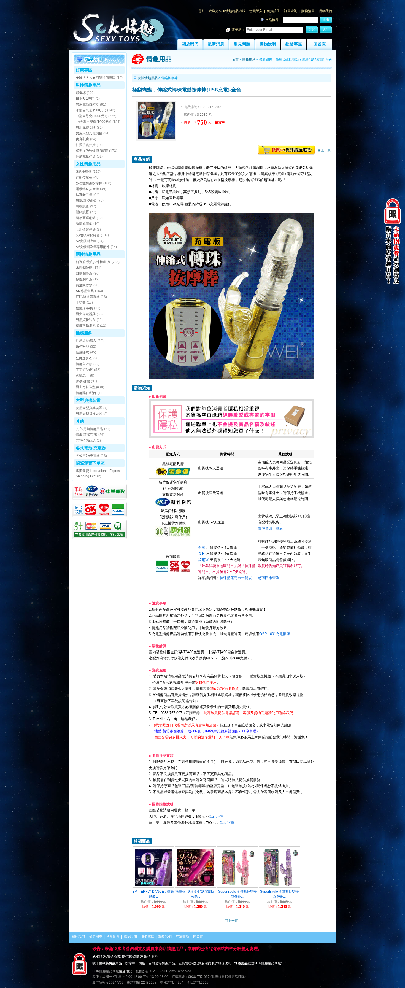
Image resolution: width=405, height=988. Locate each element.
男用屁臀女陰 (86, 127)
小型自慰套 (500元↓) (91, 110)
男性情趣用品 (88, 85)
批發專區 (293, 44)
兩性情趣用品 (88, 254)
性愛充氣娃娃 (86, 156)
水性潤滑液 (84, 268)
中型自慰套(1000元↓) (91, 116)
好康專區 (84, 70)
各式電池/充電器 (91, 448)
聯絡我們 (325, 11)
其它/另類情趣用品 (89, 429)
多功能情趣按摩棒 (89, 183)
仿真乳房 (82, 139)
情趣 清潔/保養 (86, 435)
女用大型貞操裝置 (89, 408)
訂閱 (312, 29)
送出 (326, 20)
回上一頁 (324, 150)
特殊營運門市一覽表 (236, 578)
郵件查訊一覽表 (270, 528)
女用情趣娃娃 (86, 229)
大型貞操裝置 (88, 400)
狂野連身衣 (84, 358)
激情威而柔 (84, 224)
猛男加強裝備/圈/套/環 (92, 151)
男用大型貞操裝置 (89, 414)
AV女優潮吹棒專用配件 (93, 247)
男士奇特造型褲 (87, 387)
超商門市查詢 (268, 578)
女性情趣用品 (88, 163)
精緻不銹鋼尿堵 (87, 326)
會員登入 (256, 11)
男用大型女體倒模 (89, 133)
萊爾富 (203, 560)
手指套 (81, 302)
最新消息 (216, 44)
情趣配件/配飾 (86, 393)
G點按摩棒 (83, 172)
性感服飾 (84, 333)
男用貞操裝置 (86, 320)
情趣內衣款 (84, 364)
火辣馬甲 (82, 375)
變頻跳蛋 (82, 212)
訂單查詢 (290, 11)
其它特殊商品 (86, 440)
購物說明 (268, 44)
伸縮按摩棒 (84, 177)
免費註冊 (273, 11)
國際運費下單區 (90, 463)
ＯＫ (201, 554)
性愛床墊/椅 (84, 308)
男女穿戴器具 (86, 314)
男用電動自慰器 (87, 104)
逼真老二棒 (84, 195)
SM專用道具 (85, 291)
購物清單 (308, 11)
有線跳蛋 (82, 206)
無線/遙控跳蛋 (86, 201)
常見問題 (242, 44)
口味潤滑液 (84, 274)
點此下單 (216, 816)
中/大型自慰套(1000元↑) (93, 122)
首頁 (235, 60)
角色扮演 (82, 347)
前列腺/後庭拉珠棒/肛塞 (93, 262)
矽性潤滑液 (84, 279)
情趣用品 (248, 60)
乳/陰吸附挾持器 (88, 235)
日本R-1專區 (85, 99)
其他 (80, 421)
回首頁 (320, 44)
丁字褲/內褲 (84, 370)
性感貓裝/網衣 (86, 341)
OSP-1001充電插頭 (274, 634)
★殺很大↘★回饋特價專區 (95, 78)
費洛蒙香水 (84, 285)
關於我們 (190, 44)
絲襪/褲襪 (83, 381)
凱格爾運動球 (86, 218)
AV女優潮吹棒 (86, 241)
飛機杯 (81, 93)
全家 (201, 548)
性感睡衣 (82, 352)
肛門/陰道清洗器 (88, 297)
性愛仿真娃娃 (86, 145)
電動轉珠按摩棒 (87, 189)
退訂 (326, 29)
